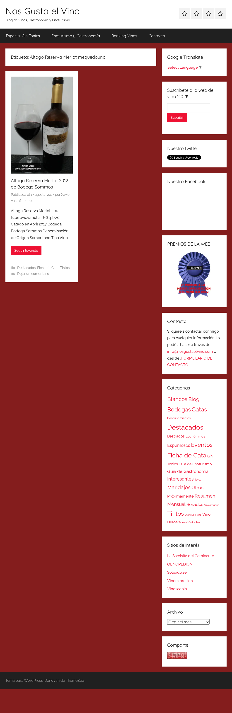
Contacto (157, 35)
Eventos (202, 444)
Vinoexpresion (180, 580)
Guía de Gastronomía (187, 471)
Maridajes (179, 487)
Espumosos (178, 445)
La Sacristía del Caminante (190, 555)
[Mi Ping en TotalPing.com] (177, 657)
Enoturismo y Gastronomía (75, 35)
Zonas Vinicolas (189, 522)
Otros (197, 487)
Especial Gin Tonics (23, 35)
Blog (193, 399)
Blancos (177, 399)
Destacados (26, 268)
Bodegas (179, 409)
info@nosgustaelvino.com (190, 351)
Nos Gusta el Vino (42, 11)
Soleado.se (177, 572)
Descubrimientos (179, 418)
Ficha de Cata (47, 268)
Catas (199, 409)
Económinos (195, 436)
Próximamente (180, 496)
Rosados (194, 504)
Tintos (65, 268)
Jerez (198, 479)
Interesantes (180, 479)
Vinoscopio (177, 589)
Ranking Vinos (124, 35)
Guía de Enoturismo (195, 464)
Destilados (176, 436)
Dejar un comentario (33, 274)
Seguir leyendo (26, 251)
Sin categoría (211, 505)
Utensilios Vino (193, 514)
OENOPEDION (180, 564)
